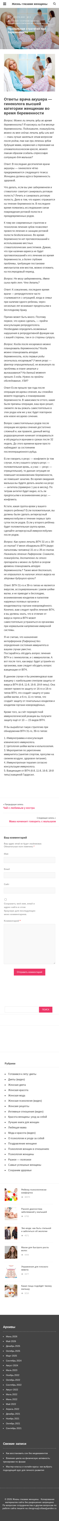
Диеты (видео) (16, 1079)
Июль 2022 (11, 1394)
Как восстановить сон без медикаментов (27, 1453)
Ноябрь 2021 (12, 1418)
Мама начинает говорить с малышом (32, 821)
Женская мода (16, 1095)
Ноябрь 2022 (12, 1375)
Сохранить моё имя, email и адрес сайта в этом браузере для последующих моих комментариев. (19, 909)
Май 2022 (11, 1404)
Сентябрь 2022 (14, 1385)
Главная (14, 21)
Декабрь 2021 (13, 1414)
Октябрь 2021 (13, 1423)
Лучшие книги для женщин (23, 1122)
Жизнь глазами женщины (29, 4)
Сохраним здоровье (30, 21)
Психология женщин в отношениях (28, 1149)
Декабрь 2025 (13, 1346)
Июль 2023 (11, 1370)
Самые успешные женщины (24, 1165)
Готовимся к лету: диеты (22, 1074)
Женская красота (18, 1090)
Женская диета (17, 1085)
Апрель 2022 (12, 1409)
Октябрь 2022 (13, 1380)
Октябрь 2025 (13, 1351)
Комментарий (12, 921)
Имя (6, 854)
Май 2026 (11, 1341)
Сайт (6, 884)
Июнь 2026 (11, 1336)
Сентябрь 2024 (14, 1360)
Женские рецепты (18, 1106)
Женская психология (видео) (25, 1100)
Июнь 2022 (11, 1399)
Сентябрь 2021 (14, 1428)
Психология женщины (21, 1154)
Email (7, 869)
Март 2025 (11, 1355)
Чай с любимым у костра (19, 808)
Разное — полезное (19, 1159)
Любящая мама (17, 1127)
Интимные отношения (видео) (25, 1111)
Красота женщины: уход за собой (27, 1116)
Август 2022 (12, 1389)
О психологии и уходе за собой (26, 1138)
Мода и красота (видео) (22, 1133)
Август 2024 (12, 1365)
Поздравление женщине (22, 1143)
